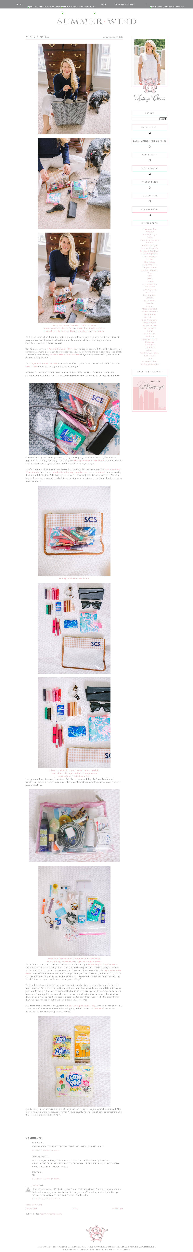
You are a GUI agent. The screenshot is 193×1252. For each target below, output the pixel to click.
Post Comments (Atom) (51, 1214)
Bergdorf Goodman (149, 251)
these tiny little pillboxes (102, 964)
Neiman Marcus (150, 312)
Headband (95, 959)
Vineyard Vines (149, 361)
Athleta (149, 243)
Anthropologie (150, 234)
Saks (149, 331)
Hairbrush (98, 331)
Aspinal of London (150, 240)
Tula (150, 358)
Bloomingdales (149, 254)
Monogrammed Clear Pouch (59, 328)
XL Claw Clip (54, 962)
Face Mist (68, 962)
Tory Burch (149, 347)
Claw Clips (64, 776)
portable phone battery (82, 1006)
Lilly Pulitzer (149, 295)
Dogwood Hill (150, 265)
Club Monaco (149, 256)
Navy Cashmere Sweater (66, 325)
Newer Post (31, 1209)
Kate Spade (149, 287)
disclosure (124, 1250)
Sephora (150, 336)
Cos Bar (150, 259)
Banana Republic (150, 248)
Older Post (117, 1209)
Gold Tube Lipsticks (88, 770)
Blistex (53, 770)
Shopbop (149, 342)
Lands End (150, 292)
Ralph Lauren (150, 325)
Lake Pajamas (150, 290)
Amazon (150, 232)
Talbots (149, 350)
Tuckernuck (150, 356)
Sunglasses (84, 331)
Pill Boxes (80, 959)
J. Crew (149, 281)
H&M (150, 279)
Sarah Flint (149, 334)
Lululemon (149, 301)
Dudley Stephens (150, 270)
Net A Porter (150, 314)
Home (75, 1209)
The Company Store (150, 353)
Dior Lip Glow (66, 770)
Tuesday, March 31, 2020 (45, 1150)
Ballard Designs (150, 245)
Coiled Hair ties (81, 776)
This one (98, 1009)
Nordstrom (149, 317)
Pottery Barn (149, 323)
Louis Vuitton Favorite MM (64, 355)
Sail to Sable (149, 328)
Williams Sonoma (150, 364)
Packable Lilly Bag (55, 331)
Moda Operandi (150, 309)
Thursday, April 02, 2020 (46, 1199)
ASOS (150, 237)
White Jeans (89, 325)
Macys (150, 303)
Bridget (36, 1185)
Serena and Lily (150, 339)
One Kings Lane (150, 320)
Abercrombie (149, 229)
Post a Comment (34, 1205)
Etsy (150, 273)
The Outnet (149, 345)
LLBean (150, 298)
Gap (150, 276)
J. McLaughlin (150, 284)
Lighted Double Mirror (89, 962)
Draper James (150, 267)
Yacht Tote (32, 367)
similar (70, 331)
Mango (149, 306)
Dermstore (149, 262)
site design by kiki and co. (103, 1250)
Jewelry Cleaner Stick (60, 959)
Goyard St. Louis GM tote (91, 328)
